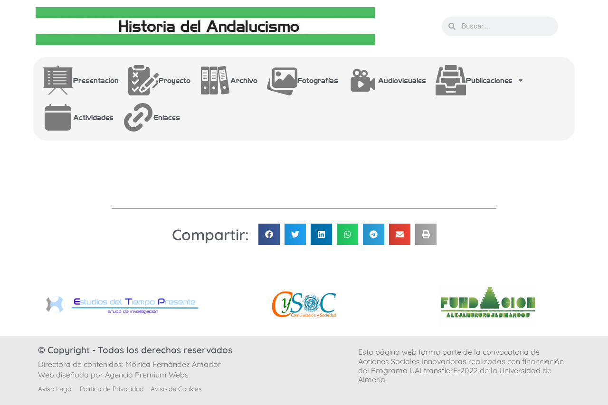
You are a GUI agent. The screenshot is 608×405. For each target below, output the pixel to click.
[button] (269, 234)
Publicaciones (489, 80)
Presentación (96, 80)
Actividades (93, 117)
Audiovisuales (402, 80)
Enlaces (166, 117)
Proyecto (174, 80)
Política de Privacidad (111, 389)
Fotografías (317, 80)
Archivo (243, 80)
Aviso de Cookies (176, 389)
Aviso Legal (55, 389)
